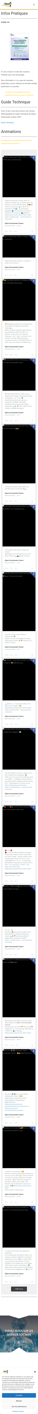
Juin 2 (18, 949)
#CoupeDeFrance (23, 1106)
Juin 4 (18, 875)
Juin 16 (19, 225)
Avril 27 (19, 1276)
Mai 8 (18, 1117)
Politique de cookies (18, 1411)
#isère (29, 215)
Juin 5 (18, 796)
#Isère (7, 787)
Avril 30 (19, 1196)
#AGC (25, 215)
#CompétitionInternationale (14, 1110)
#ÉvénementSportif (11, 1108)
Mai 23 (19, 1039)
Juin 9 (18, 269)
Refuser (19, 1401)
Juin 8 (18, 349)
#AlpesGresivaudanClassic (13, 215)
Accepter (19, 1395)
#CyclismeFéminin (11, 1106)
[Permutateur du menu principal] (34, 5)
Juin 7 (18, 415)
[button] (35, 1372)
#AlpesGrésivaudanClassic (13, 1104)
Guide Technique (7, 123)
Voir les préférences (19, 1406)
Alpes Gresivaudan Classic (14, 223)
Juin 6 (18, 718)
